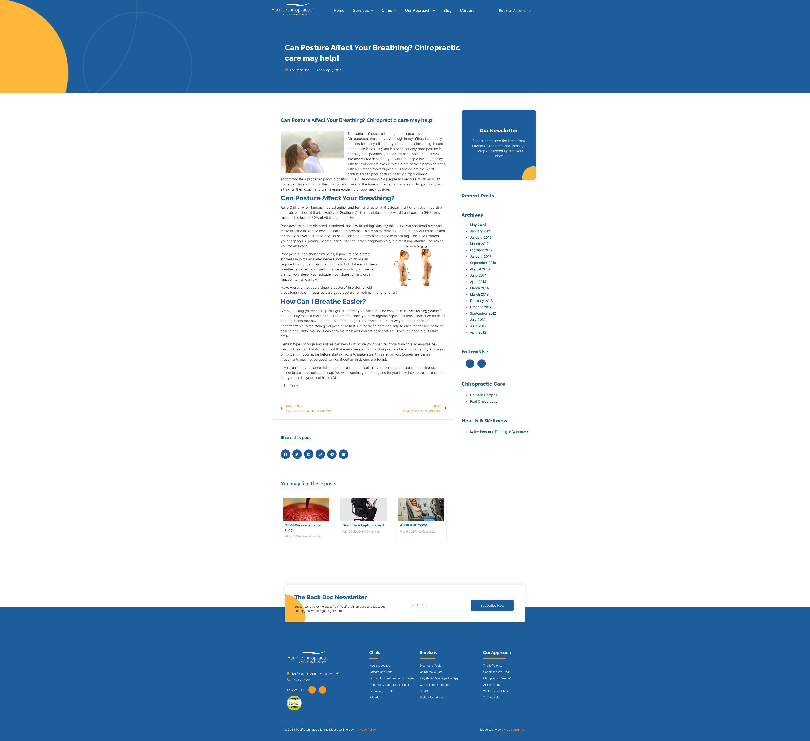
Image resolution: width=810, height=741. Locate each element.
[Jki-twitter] (481, 363)
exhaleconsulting (513, 729)
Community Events (381, 691)
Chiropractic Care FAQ (497, 678)
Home (339, 10)
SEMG (424, 691)
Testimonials (491, 697)
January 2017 (480, 256)
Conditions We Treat (496, 671)
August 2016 (480, 269)
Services (361, 10)
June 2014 (478, 275)
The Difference (493, 665)
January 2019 (480, 237)
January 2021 (480, 231)
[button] (285, 454)
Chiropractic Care (431, 671)
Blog (447, 10)
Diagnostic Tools (430, 665)
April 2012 (478, 332)
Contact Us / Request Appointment (392, 678)
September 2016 (483, 263)
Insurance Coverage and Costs (389, 684)
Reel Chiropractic (483, 401)
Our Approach (418, 10)
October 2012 (481, 307)
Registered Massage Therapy (439, 678)
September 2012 (483, 313)
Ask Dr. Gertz (492, 684)
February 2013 (481, 301)
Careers (467, 10)
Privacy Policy (366, 729)
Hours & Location (380, 665)
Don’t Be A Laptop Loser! (363, 525)
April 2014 (478, 282)
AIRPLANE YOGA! (414, 525)
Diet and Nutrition (431, 697)
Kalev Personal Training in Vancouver (499, 432)
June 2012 (478, 326)
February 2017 (481, 250)
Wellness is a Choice (496, 691)
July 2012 (477, 320)
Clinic (387, 10)
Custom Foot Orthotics (434, 684)
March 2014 (479, 288)
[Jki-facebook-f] (470, 363)
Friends (374, 697)
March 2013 (479, 294)
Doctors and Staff (380, 671)
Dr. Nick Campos (483, 395)
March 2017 (479, 244)
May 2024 (478, 225)
